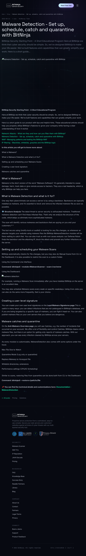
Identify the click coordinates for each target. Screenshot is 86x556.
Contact (15, 506)
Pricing (14, 398)
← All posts (6, 398)
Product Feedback (19, 537)
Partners (15, 510)
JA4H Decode (17, 457)
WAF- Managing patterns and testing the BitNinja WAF (24, 139)
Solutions (22, 398)
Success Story (17, 480)
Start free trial (66, 5)
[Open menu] (77, 5)
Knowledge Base (18, 476)
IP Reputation (17, 454)
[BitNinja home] (15, 5)
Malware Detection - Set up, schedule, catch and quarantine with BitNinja (32, 136)
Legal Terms (16, 514)
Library (14, 488)
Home (3, 14)
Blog (8, 14)
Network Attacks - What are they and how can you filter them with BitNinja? (34, 133)
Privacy (15, 518)
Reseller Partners (18, 484)
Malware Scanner (18, 446)
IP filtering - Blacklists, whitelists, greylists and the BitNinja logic (29, 143)
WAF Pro (15, 450)
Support (15, 533)
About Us (15, 503)
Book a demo (17, 529)
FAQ (13, 472)
